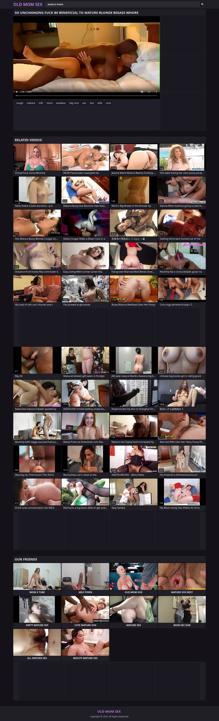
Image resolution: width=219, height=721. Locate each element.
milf (41, 103)
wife (99, 103)
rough (19, 103)
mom (50, 103)
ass (84, 103)
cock (108, 103)
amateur (61, 103)
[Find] (202, 4)
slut (92, 103)
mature (31, 103)
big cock (74, 103)
